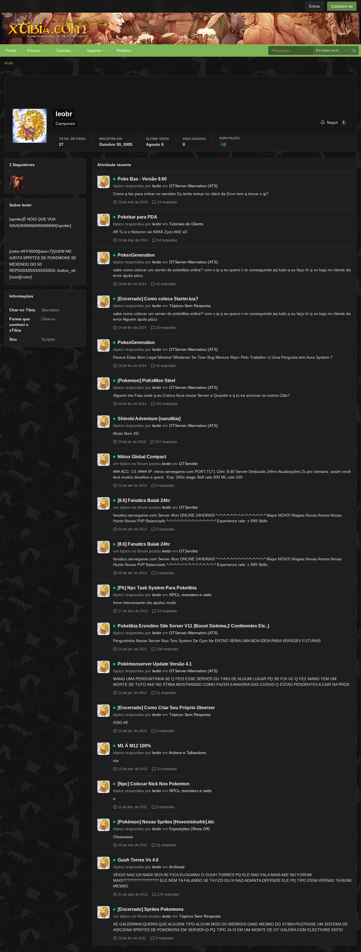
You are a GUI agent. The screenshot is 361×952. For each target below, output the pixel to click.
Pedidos (124, 50)
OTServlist (188, 463)
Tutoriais (63, 50)
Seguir (336, 122)
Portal (11, 50)
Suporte (94, 50)
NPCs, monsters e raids (190, 594)
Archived (176, 867)
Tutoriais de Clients (186, 224)
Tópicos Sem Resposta (190, 305)
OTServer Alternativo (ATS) (193, 186)
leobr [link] (9, 63)
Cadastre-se (342, 6)
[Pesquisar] (354, 50)
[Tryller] (16, 182)
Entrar (314, 6)
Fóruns (33, 50)
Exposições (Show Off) (189, 829)
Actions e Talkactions (187, 752)
